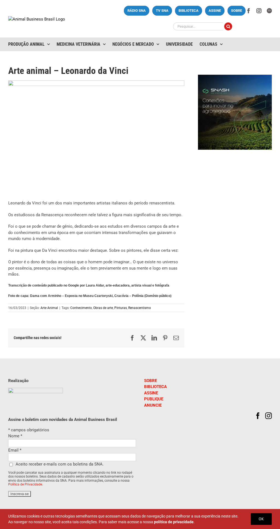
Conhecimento (81, 308)
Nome (15, 435)
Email (14, 450)
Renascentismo (139, 308)
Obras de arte (103, 308)
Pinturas (120, 308)
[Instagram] (268, 415)
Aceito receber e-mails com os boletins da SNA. (60, 464)
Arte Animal (49, 308)
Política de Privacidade (25, 484)
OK (261, 518)
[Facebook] (258, 415)
